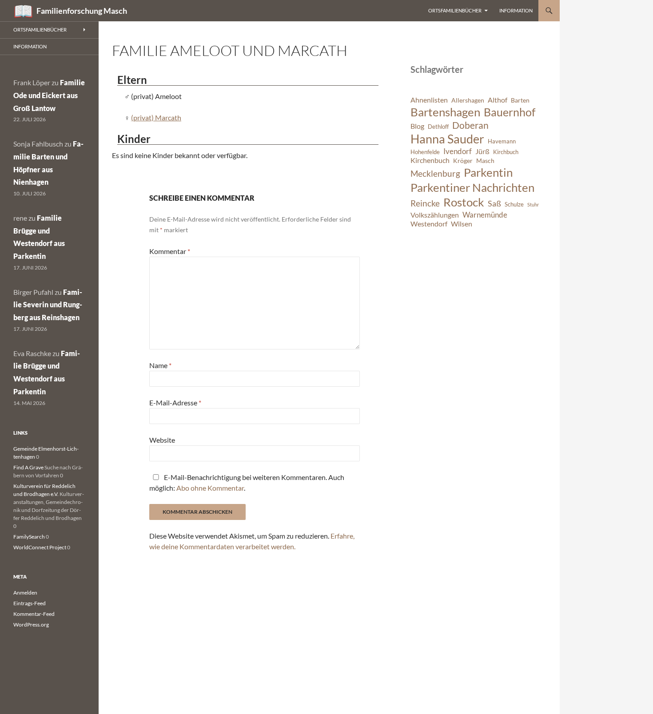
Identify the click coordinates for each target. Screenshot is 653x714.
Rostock (463, 202)
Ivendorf (457, 151)
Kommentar (169, 251)
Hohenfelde (425, 152)
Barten (520, 100)
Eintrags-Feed (29, 603)
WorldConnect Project (39, 547)
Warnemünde (484, 214)
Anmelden (25, 592)
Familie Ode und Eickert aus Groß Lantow (49, 95)
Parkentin (488, 172)
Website (162, 440)
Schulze (514, 204)
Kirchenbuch (430, 160)
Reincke (425, 203)
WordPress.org (31, 624)
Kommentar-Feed (34, 614)
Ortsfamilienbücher (455, 10)
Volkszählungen (434, 215)
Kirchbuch (505, 152)
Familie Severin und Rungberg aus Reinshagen (47, 305)
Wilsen (461, 224)
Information (516, 10)
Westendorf (428, 224)
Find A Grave (28, 467)
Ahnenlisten (429, 100)
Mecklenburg (435, 173)
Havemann (502, 141)
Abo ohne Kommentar (210, 488)
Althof (497, 100)
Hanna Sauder (447, 139)
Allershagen (467, 100)
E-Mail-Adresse (175, 402)
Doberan (470, 125)
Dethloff (438, 126)
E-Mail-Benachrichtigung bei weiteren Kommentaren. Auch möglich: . (246, 482)
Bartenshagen (445, 112)
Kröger (463, 160)
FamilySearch (29, 536)
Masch (485, 160)
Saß (494, 203)
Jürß (482, 151)
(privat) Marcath (156, 117)
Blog (417, 126)
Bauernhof (509, 112)
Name (160, 365)
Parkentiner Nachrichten (472, 187)
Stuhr (533, 204)
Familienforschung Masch (81, 11)
